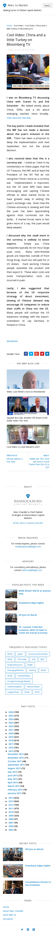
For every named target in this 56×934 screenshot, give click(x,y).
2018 (11, 740)
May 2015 (13, 779)
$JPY (43, 659)
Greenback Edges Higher (31, 602)
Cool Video (18, 25)
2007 (11, 822)
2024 (11, 719)
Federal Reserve (14, 664)
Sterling (32, 670)
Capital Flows (13, 692)
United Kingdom (14, 686)
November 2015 (16, 757)
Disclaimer (8, 918)
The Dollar (22, 659)
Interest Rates (33, 686)
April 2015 (13, 782)
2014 (11, 797)
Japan (20, 654)
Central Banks (24, 675)
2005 (11, 829)
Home (9, 25)
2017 (11, 744)
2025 (11, 715)
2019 (11, 737)
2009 (11, 815)
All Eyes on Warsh (28, 614)
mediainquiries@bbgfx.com (28, 546)
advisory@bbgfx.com (32, 570)
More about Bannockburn (28, 523)
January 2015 (15, 793)
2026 (11, 712)
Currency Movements (38, 654)
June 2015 (13, 775)
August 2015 (14, 768)
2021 (11, 729)
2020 (11, 733)
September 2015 (16, 764)
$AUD (43, 670)
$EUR (9, 659)
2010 (11, 812)
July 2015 (13, 771)
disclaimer (12, 341)
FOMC (27, 692)
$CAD (9, 675)
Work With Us (9, 914)
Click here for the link (19, 118)
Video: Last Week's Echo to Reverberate (26, 391)
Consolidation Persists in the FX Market (38, 883)
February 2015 (15, 789)
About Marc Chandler (13, 911)
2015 (11, 751)
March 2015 (14, 786)
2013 (11, 801)
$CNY (37, 692)
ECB (33, 659)
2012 (11, 804)
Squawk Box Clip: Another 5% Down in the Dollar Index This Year (27, 419)
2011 (11, 808)
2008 (11, 819)
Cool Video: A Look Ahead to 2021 (23, 446)
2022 (11, 726)
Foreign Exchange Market (18, 681)
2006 (11, 826)
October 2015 (15, 761)
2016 (11, 747)
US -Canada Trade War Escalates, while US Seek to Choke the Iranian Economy (33, 630)
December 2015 (16, 754)
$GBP (30, 664)
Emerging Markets (15, 670)
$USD (10, 654)
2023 (11, 722)
